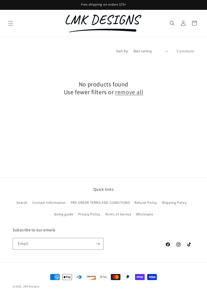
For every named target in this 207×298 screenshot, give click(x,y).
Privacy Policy (89, 214)
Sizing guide (63, 214)
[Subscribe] (97, 244)
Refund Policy (146, 202)
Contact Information (49, 202)
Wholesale (144, 214)
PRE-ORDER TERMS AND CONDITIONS (100, 202)
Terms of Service (118, 214)
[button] (10, 23)
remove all (129, 92)
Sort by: (122, 51)
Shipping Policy (174, 202)
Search (22, 202)
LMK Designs (31, 286)
